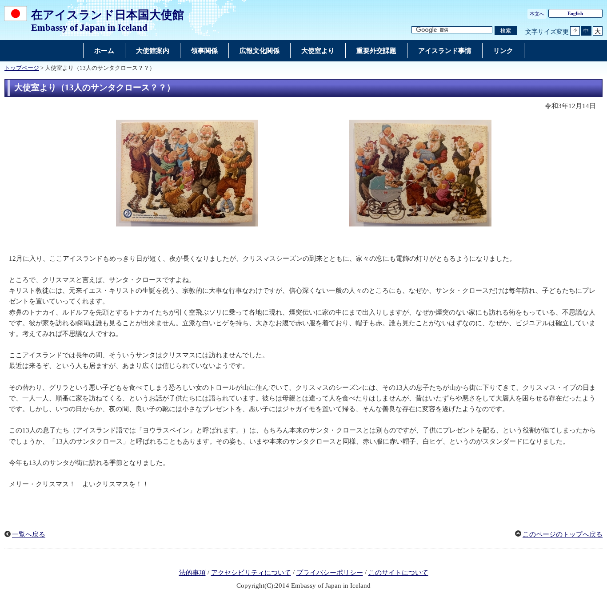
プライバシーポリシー (329, 572)
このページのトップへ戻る (563, 534)
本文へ (537, 13)
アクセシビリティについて (251, 572)
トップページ (21, 68)
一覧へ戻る (28, 534)
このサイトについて (398, 572)
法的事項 (192, 572)
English (575, 13)
